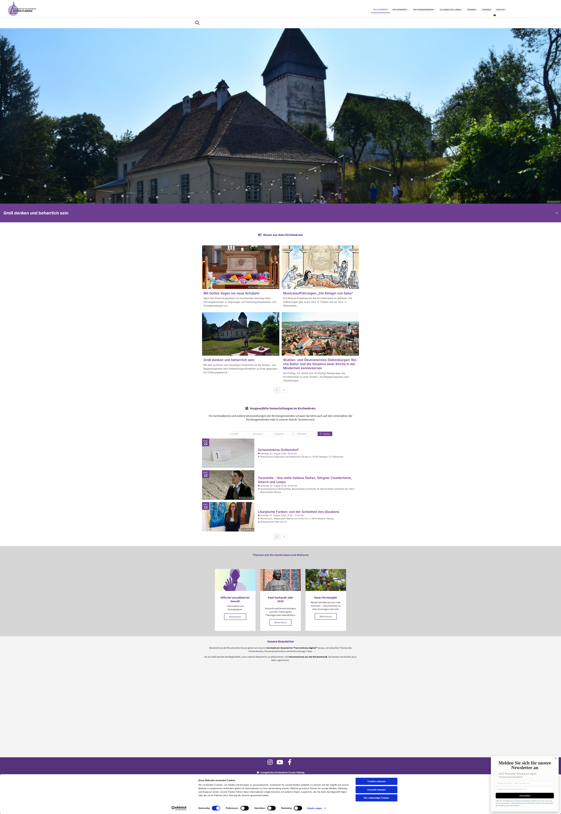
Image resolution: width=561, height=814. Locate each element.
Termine (471, 9)
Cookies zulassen (377, 781)
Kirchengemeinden (423, 9)
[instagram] (270, 762)
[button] (235, 616)
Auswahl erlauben (376, 789)
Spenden (486, 9)
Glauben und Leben (450, 9)
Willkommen (380, 9)
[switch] (244, 808)
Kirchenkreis (400, 9)
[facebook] (290, 762)
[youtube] (280, 762)
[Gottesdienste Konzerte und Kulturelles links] (476, 9)
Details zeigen (315, 808)
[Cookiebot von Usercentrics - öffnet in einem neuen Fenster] (179, 808)
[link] (400, 9)
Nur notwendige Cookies (376, 798)
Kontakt (501, 9)
